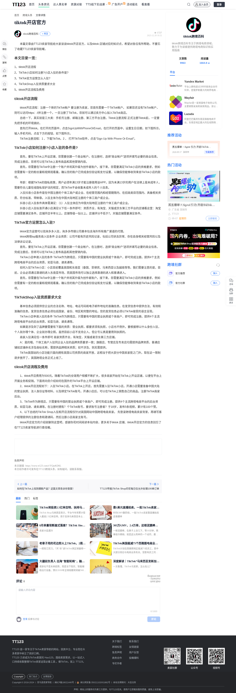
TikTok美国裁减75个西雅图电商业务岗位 (135, 544)
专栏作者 (117, 663)
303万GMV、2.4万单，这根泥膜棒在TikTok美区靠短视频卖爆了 (135, 526)
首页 (32, 4)
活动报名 (132, 4)
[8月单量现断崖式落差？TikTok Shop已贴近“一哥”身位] (27, 530)
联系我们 (134, 641)
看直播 (145, 4)
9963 (183, 63)
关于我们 (117, 641)
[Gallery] (193, 186)
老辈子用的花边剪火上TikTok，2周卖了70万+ (62, 544)
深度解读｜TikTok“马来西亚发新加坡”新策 (135, 562)
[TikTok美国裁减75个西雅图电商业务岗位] (101, 548)
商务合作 (117, 657)
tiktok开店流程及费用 (31, 89)
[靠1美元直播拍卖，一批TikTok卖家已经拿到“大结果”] (101, 512)
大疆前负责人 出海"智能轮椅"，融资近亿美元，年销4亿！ (62, 562)
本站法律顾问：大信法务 (124, 682)
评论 (154, 619)
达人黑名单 (60, 4)
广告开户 (117, 4)
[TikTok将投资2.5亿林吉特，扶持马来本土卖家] (27, 512)
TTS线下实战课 (95, 4)
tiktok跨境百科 (30, 34)
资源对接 (76, 4)
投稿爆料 (134, 657)
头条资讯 (43, 4)
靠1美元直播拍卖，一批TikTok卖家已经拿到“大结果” (136, 508)
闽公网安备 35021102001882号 (95, 682)
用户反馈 (134, 652)
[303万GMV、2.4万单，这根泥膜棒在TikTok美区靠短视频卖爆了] (101, 530)
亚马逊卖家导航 (44, 682)
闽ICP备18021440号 (64, 682)
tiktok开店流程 (27, 66)
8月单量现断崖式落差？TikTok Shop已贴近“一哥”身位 (61, 526)
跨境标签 (117, 646)
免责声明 (117, 652)
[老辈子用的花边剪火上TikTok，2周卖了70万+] (27, 548)
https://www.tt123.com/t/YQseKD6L (43, 465)
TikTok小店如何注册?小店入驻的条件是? (43, 72)
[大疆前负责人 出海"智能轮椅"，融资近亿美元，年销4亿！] (27, 566)
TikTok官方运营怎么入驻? (34, 78)
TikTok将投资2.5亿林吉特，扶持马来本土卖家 (62, 508)
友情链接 (134, 646)
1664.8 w (205, 63)
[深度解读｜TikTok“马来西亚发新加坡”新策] (101, 566)
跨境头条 (27, 15)
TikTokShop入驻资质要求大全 (37, 84)
